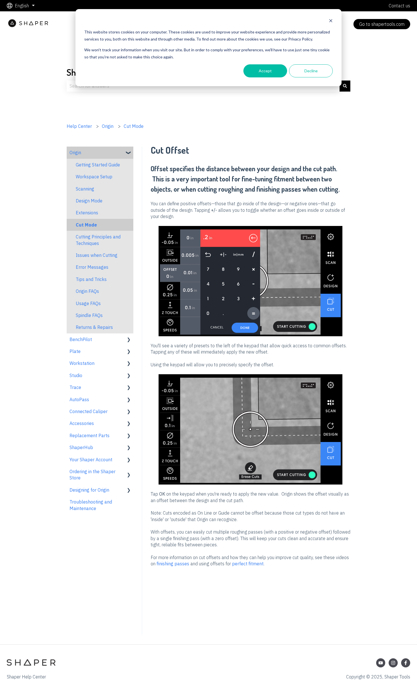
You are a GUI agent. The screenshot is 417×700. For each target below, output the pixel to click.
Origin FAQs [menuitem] (87, 291)
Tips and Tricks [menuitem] (91, 279)
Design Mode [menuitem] (89, 201)
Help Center (79, 126)
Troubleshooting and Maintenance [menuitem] (91, 505)
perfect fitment (248, 563)
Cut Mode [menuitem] (86, 225)
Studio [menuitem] (76, 375)
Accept (265, 70)
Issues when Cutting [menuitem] (96, 255)
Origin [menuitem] (75, 152)
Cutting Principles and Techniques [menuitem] (98, 240)
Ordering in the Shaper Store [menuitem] (92, 475)
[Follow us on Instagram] (393, 662)
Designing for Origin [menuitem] (89, 490)
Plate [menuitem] (75, 351)
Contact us (399, 6)
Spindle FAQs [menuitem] (89, 315)
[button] (128, 153)
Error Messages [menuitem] (92, 267)
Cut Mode (134, 126)
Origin (107, 126)
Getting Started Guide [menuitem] (98, 165)
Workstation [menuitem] (82, 363)
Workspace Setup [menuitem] (94, 176)
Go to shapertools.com (382, 24)
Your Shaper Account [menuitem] (91, 459)
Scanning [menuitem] (85, 189)
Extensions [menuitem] (87, 212)
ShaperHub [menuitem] (81, 447)
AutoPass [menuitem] (79, 399)
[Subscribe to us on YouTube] (380, 662)
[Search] (345, 86)
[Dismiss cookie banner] (331, 21)
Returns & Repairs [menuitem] (94, 327)
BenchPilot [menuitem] (81, 339)
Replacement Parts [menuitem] (89, 435)
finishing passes (173, 563)
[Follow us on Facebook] (405, 662)
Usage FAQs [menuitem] (88, 303)
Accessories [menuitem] (82, 423)
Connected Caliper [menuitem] (89, 411)
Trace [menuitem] (75, 387)
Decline (311, 70)
